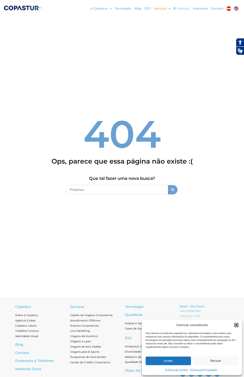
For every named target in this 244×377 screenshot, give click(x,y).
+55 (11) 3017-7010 (190, 316)
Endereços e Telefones (34, 361)
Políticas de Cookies (176, 369)
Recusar (215, 360)
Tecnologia (123, 8)
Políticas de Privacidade (203, 369)
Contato (217, 8)
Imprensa (200, 8)
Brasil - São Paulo (192, 306)
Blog (137, 8)
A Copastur (99, 8)
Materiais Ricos (28, 369)
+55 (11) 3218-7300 (190, 310)
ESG (147, 8)
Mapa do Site (136, 370)
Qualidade (134, 315)
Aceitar (168, 360)
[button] (236, 325)
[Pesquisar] (172, 189)
